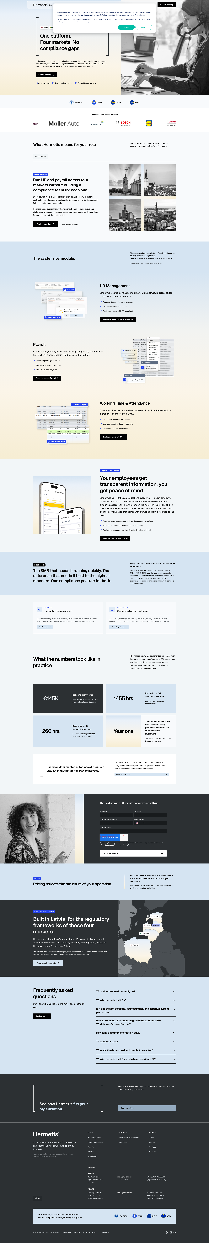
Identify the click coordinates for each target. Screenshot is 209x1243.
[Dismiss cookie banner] (151, 8)
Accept (126, 27)
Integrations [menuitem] (92, 1156)
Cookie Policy (104, 1232)
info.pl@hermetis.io (125, 1193)
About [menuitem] (151, 1137)
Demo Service (79, 1232)
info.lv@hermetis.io (124, 1177)
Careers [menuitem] (152, 1151)
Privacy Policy (91, 1232)
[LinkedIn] (170, 1232)
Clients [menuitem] (152, 1142)
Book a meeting (110, 853)
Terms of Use (66, 1232)
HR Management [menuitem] (94, 1137)
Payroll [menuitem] (91, 1147)
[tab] (40, 156)
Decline (143, 27)
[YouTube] (174, 1232)
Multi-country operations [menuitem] (129, 1137)
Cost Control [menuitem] (124, 1142)
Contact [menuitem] (152, 1147)
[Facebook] (166, 1232)
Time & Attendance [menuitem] (95, 1142)
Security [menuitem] (91, 1151)
